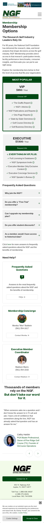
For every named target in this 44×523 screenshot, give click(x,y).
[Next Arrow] (38, 453)
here (9, 244)
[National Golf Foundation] (11, 17)
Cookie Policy (22, 513)
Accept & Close (32, 518)
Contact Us (21, 479)
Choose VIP (22, 97)
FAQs (21, 297)
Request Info (22, 148)
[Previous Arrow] (29, 453)
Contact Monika (21, 335)
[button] (40, 503)
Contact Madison (21, 377)
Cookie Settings (12, 518)
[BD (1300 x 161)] (22, 6)
